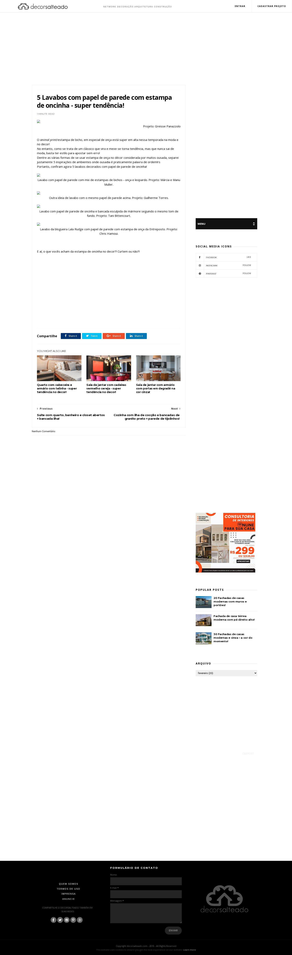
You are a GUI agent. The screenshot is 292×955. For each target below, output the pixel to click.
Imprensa (68, 894)
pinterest (228, 273)
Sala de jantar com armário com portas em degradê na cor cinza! (155, 388)
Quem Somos (68, 884)
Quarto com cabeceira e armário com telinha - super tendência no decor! (57, 388)
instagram (228, 265)
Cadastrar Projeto (271, 6)
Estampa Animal (79, 319)
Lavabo (93, 319)
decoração (63, 319)
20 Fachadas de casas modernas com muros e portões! (230, 601)
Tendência (123, 319)
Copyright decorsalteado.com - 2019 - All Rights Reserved (146, 945)
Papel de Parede (107, 319)
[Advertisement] (146, 49)
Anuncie (68, 899)
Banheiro (51, 319)
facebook (228, 257)
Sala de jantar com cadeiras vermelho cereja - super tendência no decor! (106, 388)
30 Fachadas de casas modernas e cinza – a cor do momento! (233, 637)
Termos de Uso (68, 889)
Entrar (240, 6)
